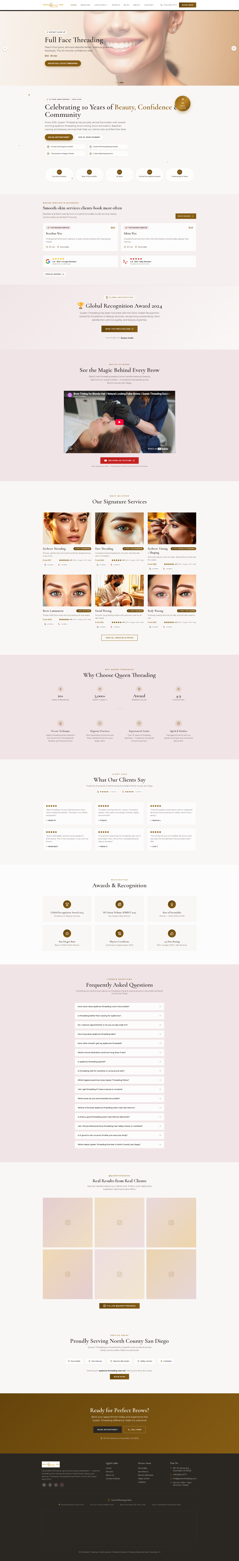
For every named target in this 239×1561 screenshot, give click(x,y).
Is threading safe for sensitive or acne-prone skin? (101, 1071)
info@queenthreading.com (185, 1478)
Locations (100, 5)
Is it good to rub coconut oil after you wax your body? (103, 1135)
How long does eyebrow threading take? (97, 1034)
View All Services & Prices (119, 638)
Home (74, 5)
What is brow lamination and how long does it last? (102, 1052)
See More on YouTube (119, 460)
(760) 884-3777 (170, 5)
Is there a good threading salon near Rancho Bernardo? (104, 1117)
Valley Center (143, 1478)
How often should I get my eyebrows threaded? (100, 1043)
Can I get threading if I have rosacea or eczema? (100, 1089)
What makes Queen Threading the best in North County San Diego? (109, 1144)
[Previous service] (5, 48)
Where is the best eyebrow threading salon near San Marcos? (106, 1108)
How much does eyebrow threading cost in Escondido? (103, 1006)
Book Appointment (59, 137)
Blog (126, 5)
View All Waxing (53, 274)
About (136, 5)
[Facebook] (50, 1485)
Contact (149, 5)
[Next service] (234, 48)
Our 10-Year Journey (89, 137)
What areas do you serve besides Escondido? (99, 1098)
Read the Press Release (118, 329)
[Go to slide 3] (122, 82)
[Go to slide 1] (118, 82)
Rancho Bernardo (145, 1475)
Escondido (142, 1468)
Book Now (187, 5)
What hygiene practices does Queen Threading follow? (103, 1080)
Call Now (136, 1430)
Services (85, 5)
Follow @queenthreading (121, 1306)
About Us (110, 1475)
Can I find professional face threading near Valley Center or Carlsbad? (110, 1126)
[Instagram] (44, 1485)
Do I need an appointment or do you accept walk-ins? (103, 1025)
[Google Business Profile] (56, 1485)
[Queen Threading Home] (53, 4)
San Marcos (143, 1472)
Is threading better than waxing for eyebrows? (99, 1016)
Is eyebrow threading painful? (92, 1062)
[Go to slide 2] (120, 82)
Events (116, 5)
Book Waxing (184, 216)
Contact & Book (113, 1478)
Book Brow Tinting (59, 67)
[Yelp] (62, 1485)
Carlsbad (141, 1482)
